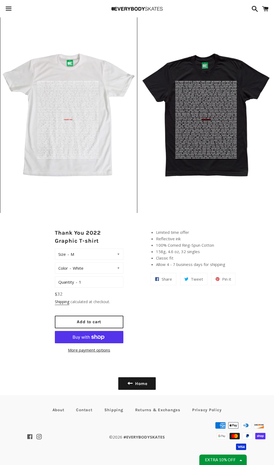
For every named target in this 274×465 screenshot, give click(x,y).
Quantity (66, 282)
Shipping (62, 301)
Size (62, 254)
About (58, 409)
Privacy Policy (207, 409)
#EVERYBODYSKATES (144, 437)
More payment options (89, 350)
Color (63, 268)
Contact (84, 409)
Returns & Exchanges (157, 409)
